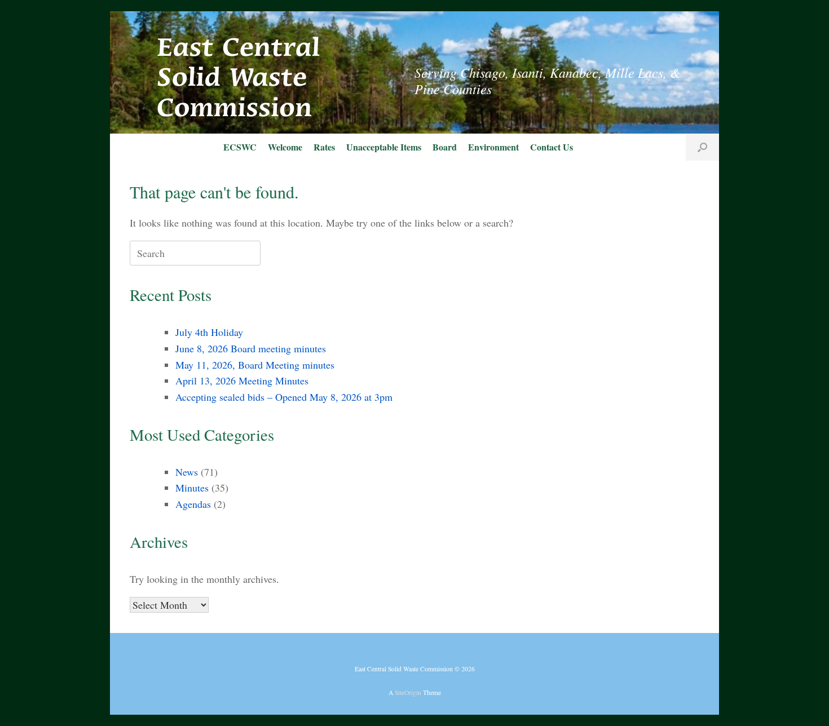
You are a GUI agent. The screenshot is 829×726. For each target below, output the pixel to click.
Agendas (193, 504)
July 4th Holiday (209, 332)
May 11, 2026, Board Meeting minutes (254, 364)
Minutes (192, 487)
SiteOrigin (408, 692)
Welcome (285, 146)
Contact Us (551, 146)
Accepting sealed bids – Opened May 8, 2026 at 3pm (284, 397)
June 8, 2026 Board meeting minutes (250, 348)
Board (445, 146)
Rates (324, 146)
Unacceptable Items (383, 146)
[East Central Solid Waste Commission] (225, 72)
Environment (493, 146)
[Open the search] (702, 147)
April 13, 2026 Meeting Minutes (241, 380)
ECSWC (240, 146)
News (186, 472)
